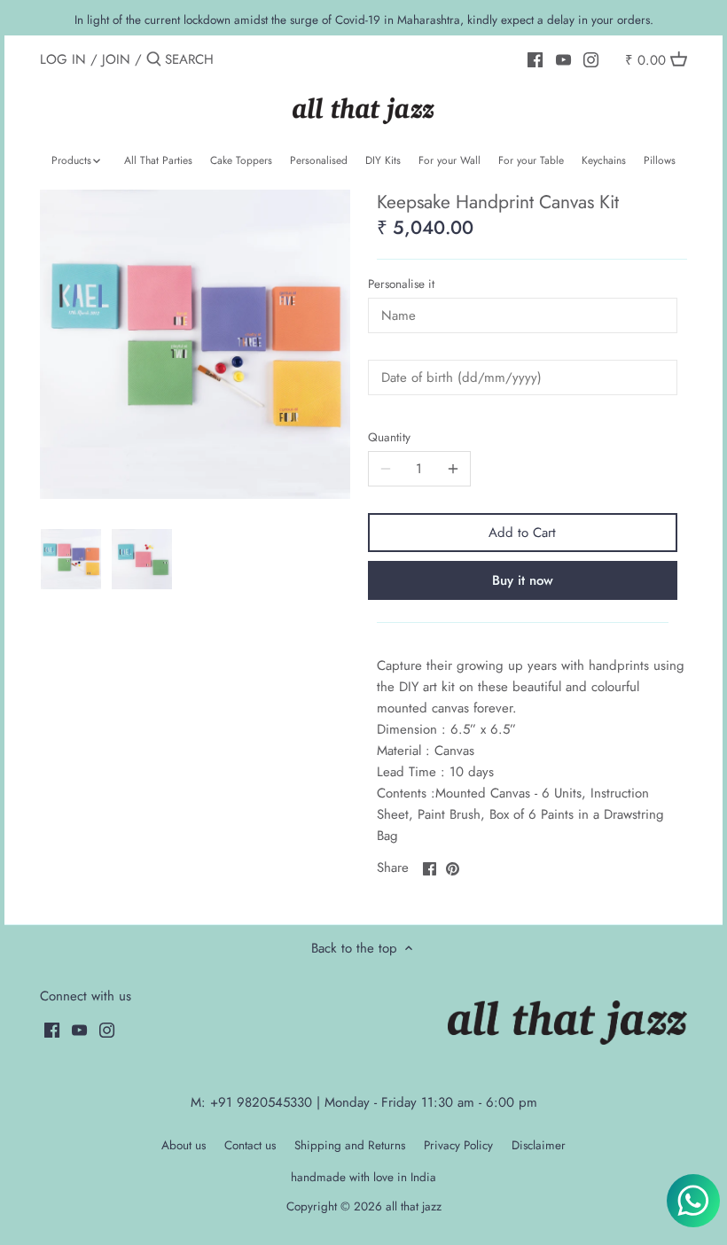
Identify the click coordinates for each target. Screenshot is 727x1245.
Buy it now (522, 580)
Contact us (250, 1145)
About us (183, 1145)
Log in (63, 59)
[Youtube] (563, 58)
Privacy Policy (458, 1145)
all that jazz (414, 1206)
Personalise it (401, 284)
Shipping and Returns (349, 1145)
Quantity (389, 438)
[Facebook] (535, 58)
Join (116, 59)
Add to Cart (522, 532)
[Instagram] (590, 58)
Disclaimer (539, 1145)
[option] (71, 559)
